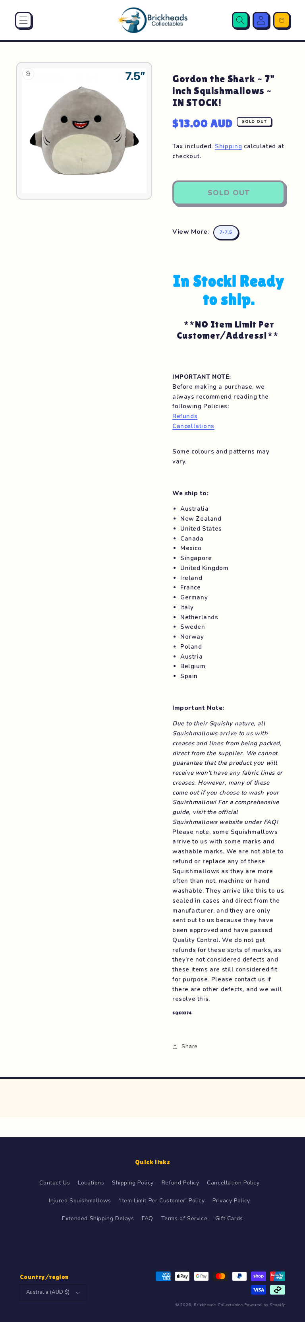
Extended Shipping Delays (98, 1218)
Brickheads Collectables (218, 1305)
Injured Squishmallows (80, 1200)
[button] (23, 20)
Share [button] (189, 1046)
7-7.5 (226, 232)
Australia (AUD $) (48, 1292)
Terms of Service (184, 1218)
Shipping (228, 146)
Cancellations (193, 426)
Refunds (184, 416)
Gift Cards (229, 1218)
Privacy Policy (231, 1200)
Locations (91, 1182)
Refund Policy (180, 1182)
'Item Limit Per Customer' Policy (162, 1200)
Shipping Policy (133, 1182)
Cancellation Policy (233, 1182)
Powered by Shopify (264, 1305)
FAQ (147, 1218)
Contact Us (54, 1182)
